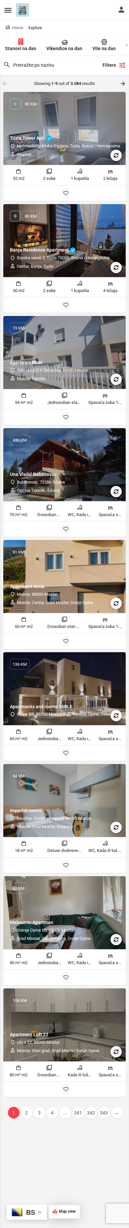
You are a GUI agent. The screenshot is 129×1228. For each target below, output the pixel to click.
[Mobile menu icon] (8, 10)
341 (78, 1112)
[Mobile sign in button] (121, 9)
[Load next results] (123, 83)
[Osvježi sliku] (116, 155)
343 (104, 1112)
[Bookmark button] (66, 193)
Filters (109, 65)
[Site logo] (23, 10)
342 (91, 1112)
